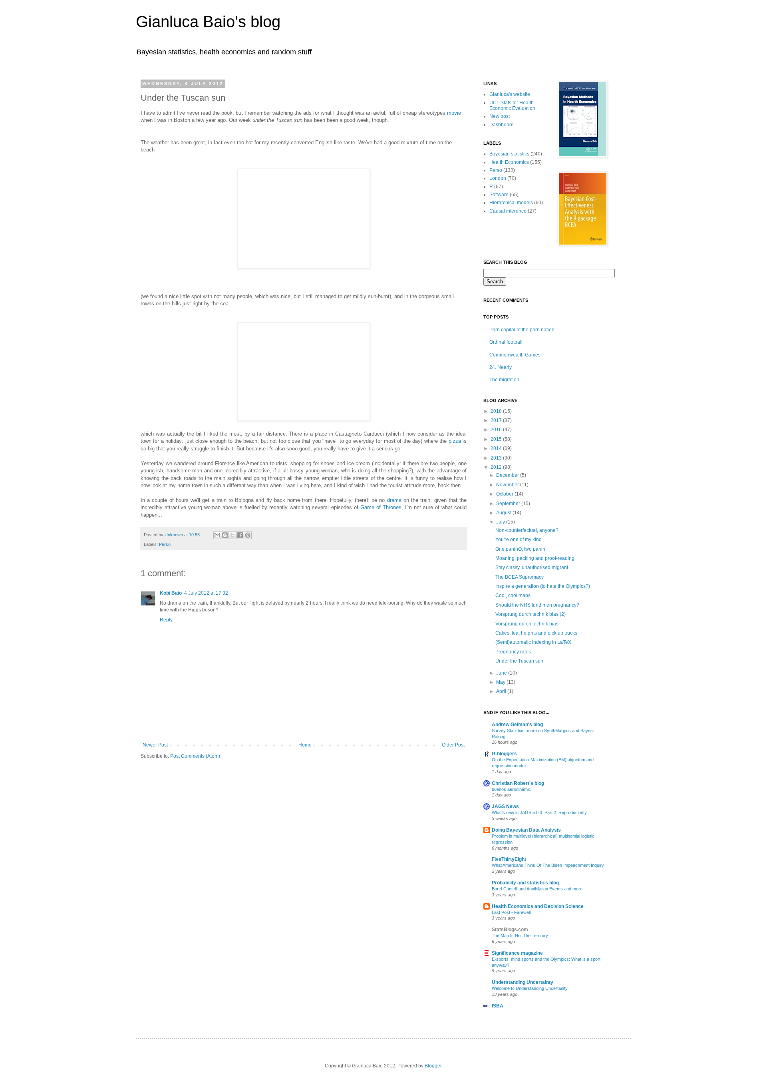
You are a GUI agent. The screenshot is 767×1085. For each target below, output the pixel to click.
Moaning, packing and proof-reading (534, 558)
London (497, 178)
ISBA (497, 1006)
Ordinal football (506, 342)
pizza (455, 441)
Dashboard (501, 124)
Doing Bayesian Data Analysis (526, 830)
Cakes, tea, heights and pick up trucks (536, 633)
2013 (497, 458)
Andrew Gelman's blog (517, 724)
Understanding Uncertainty (522, 982)
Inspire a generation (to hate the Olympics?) (542, 586)
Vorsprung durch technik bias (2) (530, 614)
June (502, 673)
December (508, 475)
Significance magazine (517, 953)
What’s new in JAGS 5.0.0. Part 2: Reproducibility (539, 812)
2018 (497, 411)
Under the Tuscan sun (519, 661)
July (501, 522)
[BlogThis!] (225, 535)
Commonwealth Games (514, 355)
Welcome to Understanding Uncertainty (530, 988)
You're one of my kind (518, 539)
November (508, 485)
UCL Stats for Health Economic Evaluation (512, 105)
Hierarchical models (511, 202)
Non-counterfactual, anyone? (526, 530)
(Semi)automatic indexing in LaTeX (533, 642)
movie (454, 113)
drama (394, 500)
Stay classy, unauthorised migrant (531, 567)
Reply (166, 620)
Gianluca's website (509, 94)
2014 (497, 448)
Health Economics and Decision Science (538, 906)
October (505, 494)
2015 (497, 439)
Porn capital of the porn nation (521, 329)
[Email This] (217, 535)
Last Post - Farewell (511, 912)
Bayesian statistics (509, 154)
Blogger (433, 1066)
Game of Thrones (380, 507)
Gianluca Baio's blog (208, 21)
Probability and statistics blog (525, 883)
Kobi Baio (171, 593)
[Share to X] (232, 535)
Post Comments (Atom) (195, 756)
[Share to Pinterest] (248, 535)
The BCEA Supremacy (519, 577)
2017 (497, 420)
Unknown (174, 534)
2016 (497, 429)
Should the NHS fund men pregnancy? (537, 605)
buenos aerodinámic (511, 789)
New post (499, 116)
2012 (497, 467)
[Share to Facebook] (240, 535)
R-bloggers (504, 754)
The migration (504, 379)
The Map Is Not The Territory (520, 935)
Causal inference (508, 211)
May (501, 682)
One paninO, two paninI (520, 549)
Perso (165, 544)
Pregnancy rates (513, 652)
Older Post (453, 745)
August (504, 513)
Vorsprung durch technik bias (526, 624)
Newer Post (155, 745)
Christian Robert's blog (518, 783)
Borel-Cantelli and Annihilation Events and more (537, 888)
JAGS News (505, 806)
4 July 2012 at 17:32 (206, 593)
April (501, 691)
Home (305, 745)
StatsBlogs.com (510, 929)
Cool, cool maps (513, 595)
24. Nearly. (501, 367)
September (508, 503)
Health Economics (509, 162)
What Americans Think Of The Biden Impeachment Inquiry (548, 865)
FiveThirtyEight (509, 859)
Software (499, 194)
